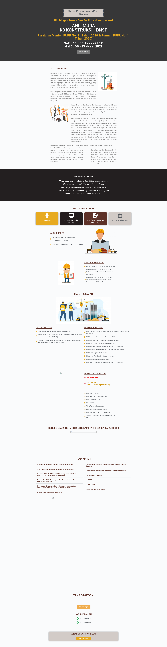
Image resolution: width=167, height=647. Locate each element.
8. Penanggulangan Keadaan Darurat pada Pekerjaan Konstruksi (106, 471)
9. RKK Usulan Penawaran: (94, 475)
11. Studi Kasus (90, 484)
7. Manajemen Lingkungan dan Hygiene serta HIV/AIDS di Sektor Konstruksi (106, 465)
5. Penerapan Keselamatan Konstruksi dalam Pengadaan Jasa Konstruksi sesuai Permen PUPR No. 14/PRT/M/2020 (56, 486)
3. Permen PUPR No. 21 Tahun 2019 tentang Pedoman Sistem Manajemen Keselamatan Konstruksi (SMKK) (56, 474)
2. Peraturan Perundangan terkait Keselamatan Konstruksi (55, 469)
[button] (59, 465)
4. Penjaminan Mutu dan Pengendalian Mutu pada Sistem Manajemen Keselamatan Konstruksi (59, 480)
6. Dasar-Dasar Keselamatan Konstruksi (49, 492)
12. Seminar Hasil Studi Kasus (95, 489)
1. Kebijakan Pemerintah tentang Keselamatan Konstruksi (55, 464)
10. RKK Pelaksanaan (92, 480)
